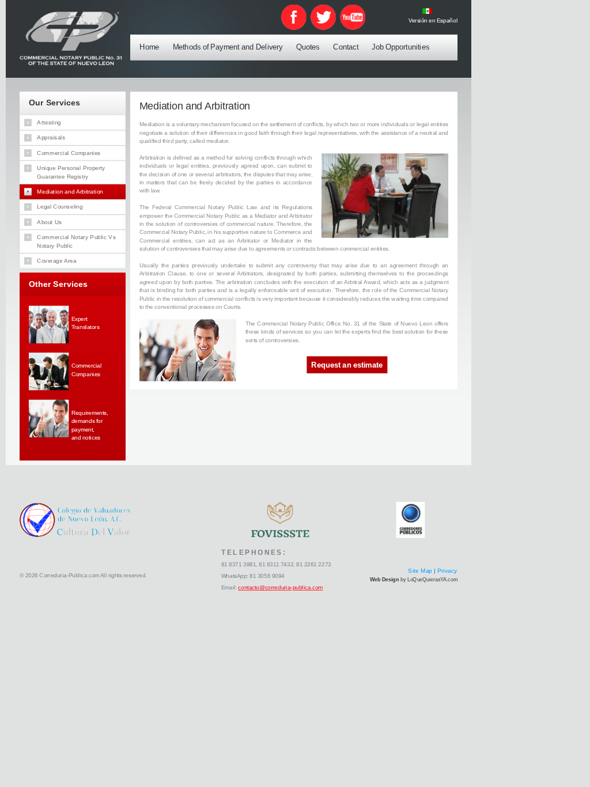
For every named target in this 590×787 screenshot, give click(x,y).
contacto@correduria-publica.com (280, 588)
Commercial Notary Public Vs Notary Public (76, 240)
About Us (49, 221)
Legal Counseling (60, 206)
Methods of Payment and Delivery (228, 47)
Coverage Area (57, 260)
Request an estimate (347, 365)
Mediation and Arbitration (70, 191)
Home (149, 47)
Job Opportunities (400, 47)
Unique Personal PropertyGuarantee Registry (71, 171)
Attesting (49, 122)
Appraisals (51, 137)
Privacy (447, 570)
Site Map (421, 570)
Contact (345, 47)
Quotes (308, 47)
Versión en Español (433, 20)
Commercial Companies (69, 152)
